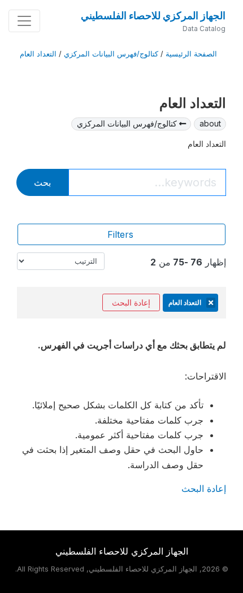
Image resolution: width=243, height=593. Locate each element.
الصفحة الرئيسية (191, 54)
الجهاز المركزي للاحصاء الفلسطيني (153, 15)
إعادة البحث (131, 302)
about (210, 123)
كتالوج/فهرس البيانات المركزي (111, 54)
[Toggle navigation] (24, 21)
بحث (42, 182)
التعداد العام (38, 54)
